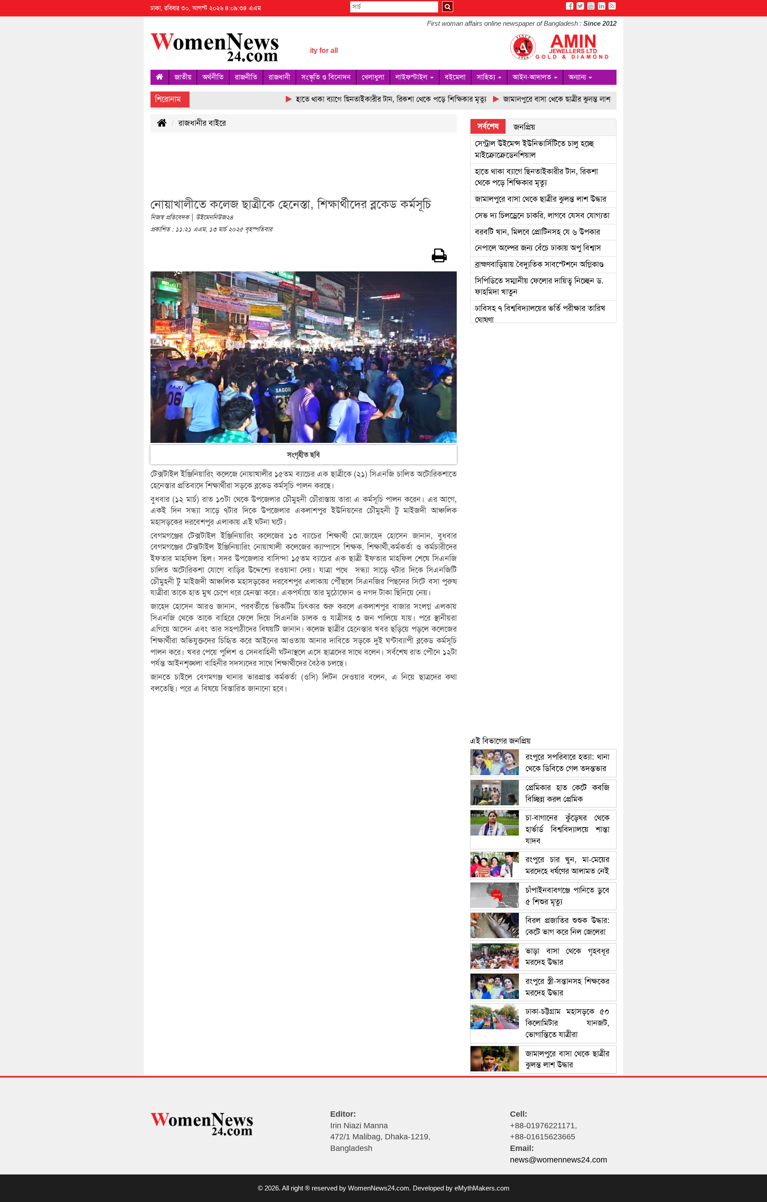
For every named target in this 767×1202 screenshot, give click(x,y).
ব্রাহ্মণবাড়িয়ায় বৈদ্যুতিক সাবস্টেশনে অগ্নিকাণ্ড (539, 264)
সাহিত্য (487, 77)
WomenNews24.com (378, 1188)
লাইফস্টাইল (412, 77)
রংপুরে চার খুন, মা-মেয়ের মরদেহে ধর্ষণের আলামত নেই (567, 865)
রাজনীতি (246, 77)
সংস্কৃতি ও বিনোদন (326, 77)
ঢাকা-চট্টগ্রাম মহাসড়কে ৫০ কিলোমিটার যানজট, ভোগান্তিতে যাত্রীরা (567, 1022)
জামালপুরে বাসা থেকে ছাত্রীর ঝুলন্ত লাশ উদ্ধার (540, 199)
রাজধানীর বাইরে (202, 123)
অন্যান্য (578, 77)
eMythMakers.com (482, 1188)
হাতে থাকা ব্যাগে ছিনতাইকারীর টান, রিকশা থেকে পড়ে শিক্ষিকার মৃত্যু (536, 177)
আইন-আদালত (533, 77)
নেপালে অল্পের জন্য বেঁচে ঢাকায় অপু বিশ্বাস (538, 248)
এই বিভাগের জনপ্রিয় (500, 741)
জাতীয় (182, 77)
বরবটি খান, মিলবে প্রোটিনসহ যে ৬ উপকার (537, 232)
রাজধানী (279, 77)
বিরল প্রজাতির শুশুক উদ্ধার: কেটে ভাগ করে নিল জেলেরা (567, 926)
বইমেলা (455, 77)
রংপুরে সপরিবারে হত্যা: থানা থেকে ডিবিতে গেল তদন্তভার (567, 763)
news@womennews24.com (558, 1159)
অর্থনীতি (213, 77)
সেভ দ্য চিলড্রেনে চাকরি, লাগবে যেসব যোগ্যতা (542, 215)
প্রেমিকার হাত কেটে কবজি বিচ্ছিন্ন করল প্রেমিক (567, 793)
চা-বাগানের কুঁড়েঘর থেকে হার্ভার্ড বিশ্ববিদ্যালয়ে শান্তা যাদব (567, 829)
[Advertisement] (312, 170)
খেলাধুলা (373, 77)
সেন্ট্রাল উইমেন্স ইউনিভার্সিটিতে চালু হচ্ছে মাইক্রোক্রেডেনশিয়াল (534, 149)
